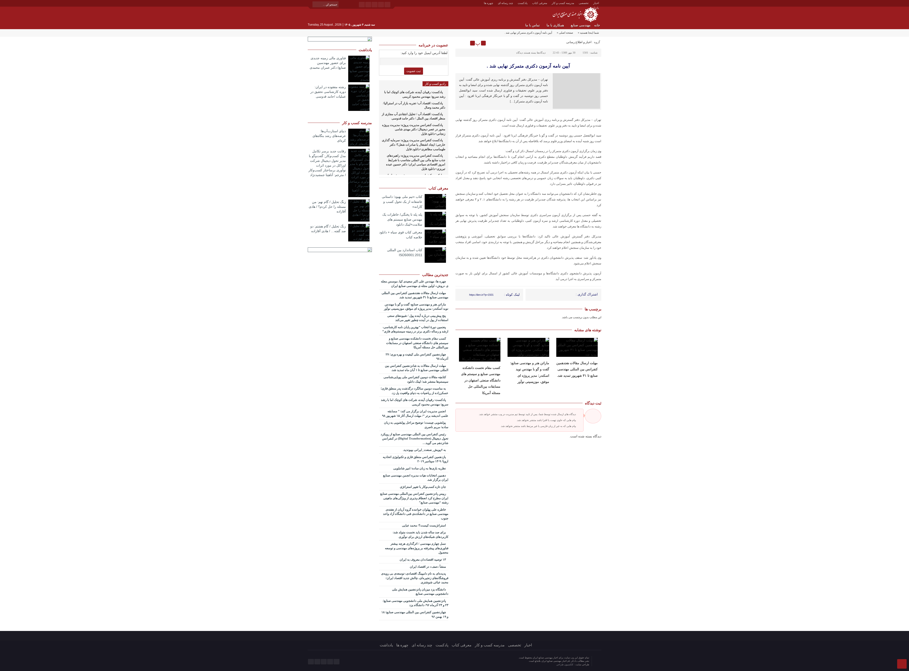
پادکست (522, 3)
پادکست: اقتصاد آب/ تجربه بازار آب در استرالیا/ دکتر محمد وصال (414, 105)
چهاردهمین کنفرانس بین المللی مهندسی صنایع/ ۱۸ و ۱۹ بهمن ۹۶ (414, 614)
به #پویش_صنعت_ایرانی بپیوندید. (425, 450)
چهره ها (488, 3)
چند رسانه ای (505, 3)
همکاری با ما (555, 25)
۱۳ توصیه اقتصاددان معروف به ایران (423, 559)
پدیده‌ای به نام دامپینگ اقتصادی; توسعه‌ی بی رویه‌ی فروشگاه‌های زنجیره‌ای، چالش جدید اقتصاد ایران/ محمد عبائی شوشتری (414, 578)
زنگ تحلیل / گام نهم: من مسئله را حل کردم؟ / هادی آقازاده (327, 206)
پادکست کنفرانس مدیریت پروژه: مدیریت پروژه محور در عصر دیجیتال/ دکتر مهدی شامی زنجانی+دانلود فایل (413, 129)
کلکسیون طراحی (565, 664)
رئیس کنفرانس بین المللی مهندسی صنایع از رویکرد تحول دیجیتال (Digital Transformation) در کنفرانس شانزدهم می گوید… (414, 438)
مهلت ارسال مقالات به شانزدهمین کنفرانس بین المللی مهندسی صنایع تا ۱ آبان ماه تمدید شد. (416, 368)
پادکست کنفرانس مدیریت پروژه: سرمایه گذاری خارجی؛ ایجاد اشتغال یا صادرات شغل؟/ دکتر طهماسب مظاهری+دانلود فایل (413, 144)
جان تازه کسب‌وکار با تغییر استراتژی (423, 487)
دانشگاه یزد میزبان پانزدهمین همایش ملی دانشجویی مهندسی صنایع (420, 592)
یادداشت (386, 645)
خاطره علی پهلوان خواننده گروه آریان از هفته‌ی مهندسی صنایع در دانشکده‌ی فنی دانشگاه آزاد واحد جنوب (415, 514)
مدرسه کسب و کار (563, 3)
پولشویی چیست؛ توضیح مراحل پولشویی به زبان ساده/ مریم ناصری (416, 425)
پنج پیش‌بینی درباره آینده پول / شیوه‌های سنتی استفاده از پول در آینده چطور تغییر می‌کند (417, 318)
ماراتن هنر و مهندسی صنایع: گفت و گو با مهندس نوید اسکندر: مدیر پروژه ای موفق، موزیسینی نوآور (416, 307)
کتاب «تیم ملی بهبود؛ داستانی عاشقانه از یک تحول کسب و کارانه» (402, 202)
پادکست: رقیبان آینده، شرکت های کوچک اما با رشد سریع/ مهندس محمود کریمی (414, 94)
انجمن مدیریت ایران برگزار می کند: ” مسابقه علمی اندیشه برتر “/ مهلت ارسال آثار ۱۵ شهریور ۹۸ (415, 413)
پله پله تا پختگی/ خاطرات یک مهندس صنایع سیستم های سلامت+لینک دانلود (402, 219)
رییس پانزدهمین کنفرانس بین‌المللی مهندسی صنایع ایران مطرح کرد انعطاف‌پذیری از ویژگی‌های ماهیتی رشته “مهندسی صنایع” (414, 498)
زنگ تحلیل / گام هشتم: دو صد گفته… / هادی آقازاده (328, 228)
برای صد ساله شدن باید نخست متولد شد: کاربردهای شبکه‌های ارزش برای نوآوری (420, 534)
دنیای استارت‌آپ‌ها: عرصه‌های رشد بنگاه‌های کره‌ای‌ (329, 135)
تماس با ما (532, 25)
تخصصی (583, 3)
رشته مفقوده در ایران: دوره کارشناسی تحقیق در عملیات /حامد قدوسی (328, 91)
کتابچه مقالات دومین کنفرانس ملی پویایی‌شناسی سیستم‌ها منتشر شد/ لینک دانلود (415, 379)
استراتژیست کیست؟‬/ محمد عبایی (424, 525)
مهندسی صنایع (581, 25)
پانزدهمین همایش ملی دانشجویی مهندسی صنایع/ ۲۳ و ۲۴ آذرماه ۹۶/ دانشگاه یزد (415, 603)
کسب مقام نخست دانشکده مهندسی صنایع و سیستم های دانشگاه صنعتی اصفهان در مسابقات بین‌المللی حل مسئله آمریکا (480, 380)
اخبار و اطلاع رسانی (579, 42)
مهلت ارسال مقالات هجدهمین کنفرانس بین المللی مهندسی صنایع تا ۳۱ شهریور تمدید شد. (577, 369)
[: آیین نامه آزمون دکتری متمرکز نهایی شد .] (459, 43)
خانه (597, 25)
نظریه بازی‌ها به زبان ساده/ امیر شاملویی (420, 468)
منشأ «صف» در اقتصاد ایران (428, 566)
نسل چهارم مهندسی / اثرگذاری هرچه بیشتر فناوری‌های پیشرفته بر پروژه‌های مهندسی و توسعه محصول (416, 548)
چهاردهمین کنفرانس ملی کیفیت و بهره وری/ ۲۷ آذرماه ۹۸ (417, 357)
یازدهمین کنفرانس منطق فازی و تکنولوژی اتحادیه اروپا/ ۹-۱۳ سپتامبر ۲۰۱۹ (415, 459)
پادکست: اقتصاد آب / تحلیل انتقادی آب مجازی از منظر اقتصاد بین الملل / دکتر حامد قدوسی (413, 116)
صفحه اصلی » (565, 32)
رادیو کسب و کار (435, 84)
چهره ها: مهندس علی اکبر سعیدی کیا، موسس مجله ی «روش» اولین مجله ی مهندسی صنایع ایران (414, 284)
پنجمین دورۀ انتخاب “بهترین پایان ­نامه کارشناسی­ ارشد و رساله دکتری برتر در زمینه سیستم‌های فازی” (415, 329)
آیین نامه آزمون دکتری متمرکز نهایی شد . (528, 65)
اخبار (596, 3)
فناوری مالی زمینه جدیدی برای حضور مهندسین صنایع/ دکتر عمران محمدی (328, 62)
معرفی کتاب (539, 3)
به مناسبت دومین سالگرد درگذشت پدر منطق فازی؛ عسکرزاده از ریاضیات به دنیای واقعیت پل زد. (414, 391)
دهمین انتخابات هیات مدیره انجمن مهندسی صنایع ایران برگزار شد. (415, 478)
